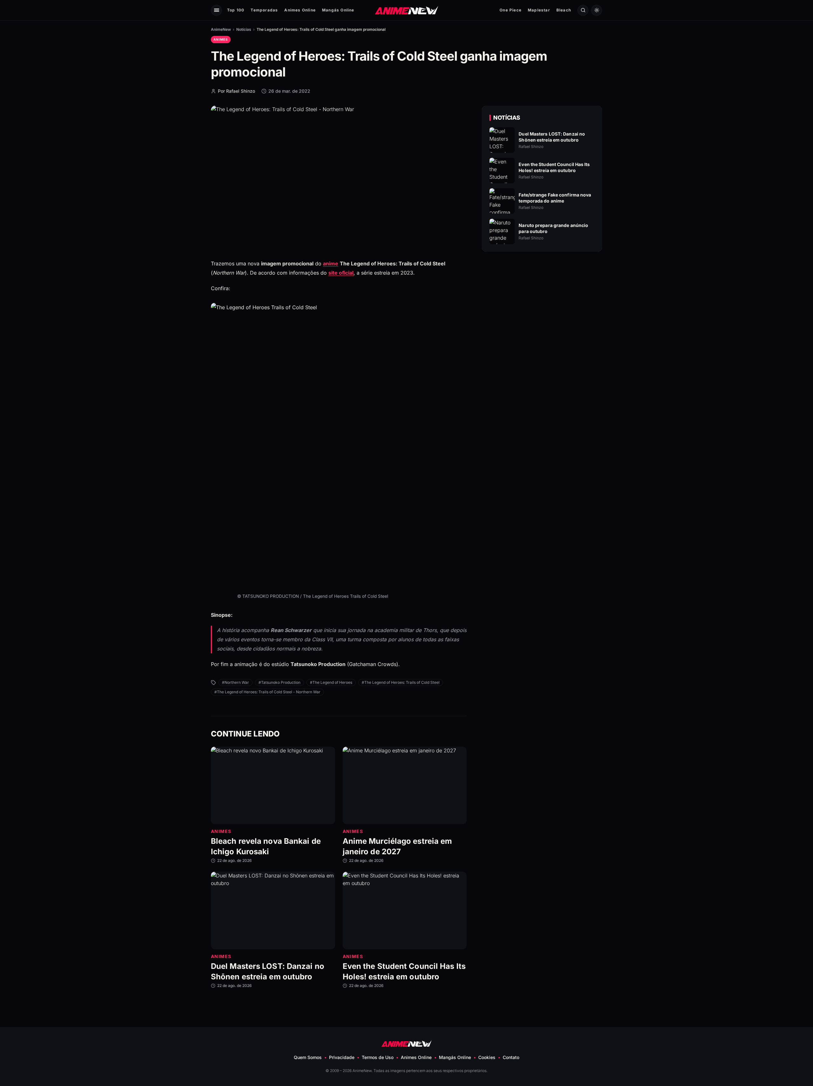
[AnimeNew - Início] (406, 10)
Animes (220, 39)
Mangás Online (338, 10)
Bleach (563, 10)
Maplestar (539, 10)
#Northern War (235, 682)
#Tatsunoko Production (279, 682)
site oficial (340, 273)
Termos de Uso (377, 1057)
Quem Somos (308, 1057)
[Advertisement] (542, 311)
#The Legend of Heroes (331, 682)
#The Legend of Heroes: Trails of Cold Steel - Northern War (267, 692)
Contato (511, 1057)
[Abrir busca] (582, 10)
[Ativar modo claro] (596, 10)
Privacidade (341, 1057)
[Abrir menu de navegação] (216, 10)
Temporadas (264, 10)
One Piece (510, 10)
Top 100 (235, 10)
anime (330, 263)
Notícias (243, 29)
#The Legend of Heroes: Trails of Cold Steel (401, 682)
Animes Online (300, 10)
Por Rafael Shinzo (236, 91)
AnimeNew (221, 29)
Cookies (486, 1057)
